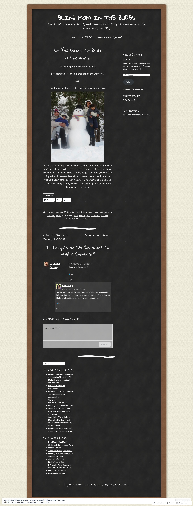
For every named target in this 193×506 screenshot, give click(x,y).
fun (88, 215)
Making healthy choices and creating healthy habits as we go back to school (60, 423)
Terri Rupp (80, 212)
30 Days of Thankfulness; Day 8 (60, 445)
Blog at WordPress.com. (75, 484)
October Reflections (56, 459)
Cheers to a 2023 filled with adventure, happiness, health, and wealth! (59, 411)
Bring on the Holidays (99, 235)
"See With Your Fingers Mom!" (60, 451)
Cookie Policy (45, 502)
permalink (84, 219)
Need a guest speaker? (110, 37)
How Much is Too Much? (57, 442)
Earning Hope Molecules (57, 403)
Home (74, 37)
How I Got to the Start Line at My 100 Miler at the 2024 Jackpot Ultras (61, 394)
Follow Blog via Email (132, 57)
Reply (70, 280)
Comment (104, 344)
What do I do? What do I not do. (60, 417)
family (82, 215)
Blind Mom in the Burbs (96, 17)
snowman (95, 215)
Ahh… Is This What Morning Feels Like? (55, 237)
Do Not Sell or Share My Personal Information (107, 484)
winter (104, 215)
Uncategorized (54, 215)
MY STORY (86, 37)
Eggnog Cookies (54, 448)
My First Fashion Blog (56, 473)
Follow (128, 82)
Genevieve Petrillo (55, 266)
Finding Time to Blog (56, 462)
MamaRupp (67, 286)
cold (76, 215)
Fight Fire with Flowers (57, 471)
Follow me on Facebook (131, 97)
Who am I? (52, 400)
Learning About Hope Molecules (60, 406)
